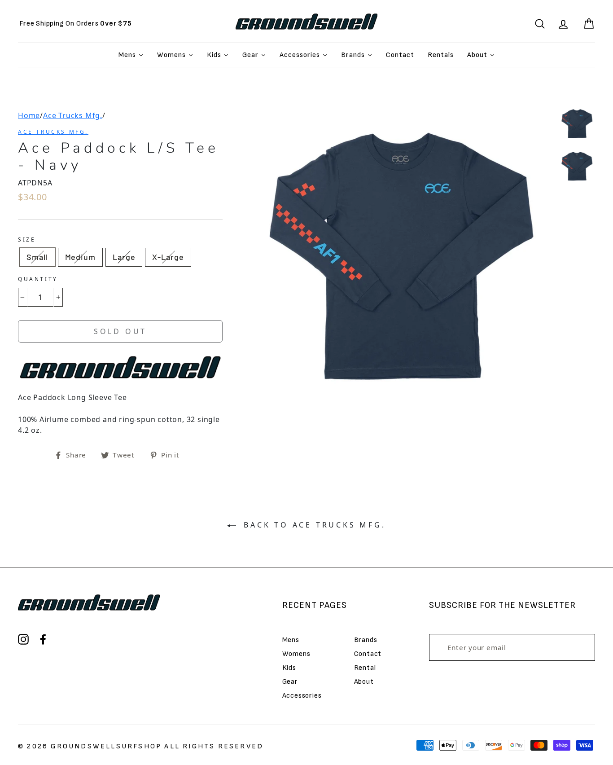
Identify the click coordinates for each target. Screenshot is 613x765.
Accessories (302, 695)
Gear (290, 681)
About (364, 681)
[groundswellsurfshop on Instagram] (23, 639)
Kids (289, 668)
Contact (368, 654)
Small (37, 257)
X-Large (168, 257)
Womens (296, 654)
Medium (80, 257)
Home (29, 115)
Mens (290, 640)
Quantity (38, 279)
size (26, 239)
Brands (365, 640)
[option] (75, 23)
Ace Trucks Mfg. (72, 115)
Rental (365, 668)
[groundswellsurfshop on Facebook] (43, 639)
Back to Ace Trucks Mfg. (312, 525)
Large (124, 257)
